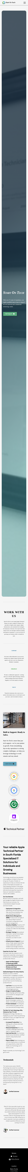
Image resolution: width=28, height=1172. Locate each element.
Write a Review (15, 1159)
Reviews (15, 1156)
